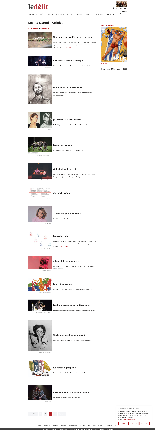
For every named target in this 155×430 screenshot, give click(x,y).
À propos (80, 14)
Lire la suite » (67, 47)
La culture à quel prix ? (64, 367)
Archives (109, 425)
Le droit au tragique (63, 284)
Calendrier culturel (62, 193)
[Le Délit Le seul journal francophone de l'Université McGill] (38, 7)
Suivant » (62, 414)
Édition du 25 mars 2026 (108, 63)
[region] (134, 416)
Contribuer (55, 425)
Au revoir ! (123, 11)
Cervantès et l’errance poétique (68, 60)
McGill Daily (92, 425)
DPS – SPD (82, 425)
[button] (36, 14)
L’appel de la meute (62, 145)
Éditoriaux (71, 14)
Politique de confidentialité (129, 419)
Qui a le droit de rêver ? (64, 169)
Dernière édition (108, 25)
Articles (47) (33, 28)
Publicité (63, 425)
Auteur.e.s (101, 425)
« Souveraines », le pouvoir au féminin (71, 392)
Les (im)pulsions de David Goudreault (71, 305)
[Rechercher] (123, 14)
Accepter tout (144, 423)
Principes (47, 425)
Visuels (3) (44, 28)
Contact (116, 425)
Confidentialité (72, 425)
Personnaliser (124, 423)
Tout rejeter (134, 423)
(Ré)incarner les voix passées (67, 119)
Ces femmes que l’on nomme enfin (69, 335)
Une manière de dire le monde (67, 87)
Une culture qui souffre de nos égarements (73, 37)
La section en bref (61, 236)
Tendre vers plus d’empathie (67, 213)
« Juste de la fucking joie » (66, 261)
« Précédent (32, 414)
